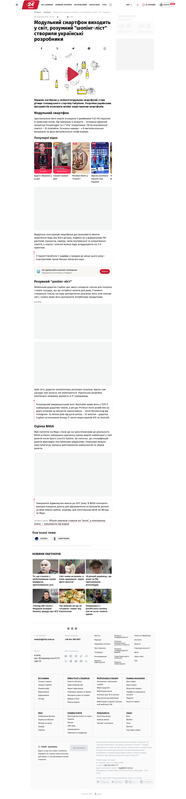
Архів (136, 652)
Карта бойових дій (75, 685)
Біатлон (129, 726)
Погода (41, 699)
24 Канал (37, 12)
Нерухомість (103, 713)
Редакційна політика (102, 644)
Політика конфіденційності (121, 636)
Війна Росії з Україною (79, 678)
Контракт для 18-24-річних (108, 695)
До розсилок (79, 748)
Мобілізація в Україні (107, 678)
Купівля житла (103, 720)
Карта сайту (138, 656)
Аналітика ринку (104, 716)
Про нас (97, 636)
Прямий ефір (43, 688)
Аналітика (94, 5)
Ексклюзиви (80, 5)
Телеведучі (98, 652)
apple (117, 782)
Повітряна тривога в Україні (79, 692)
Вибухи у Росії (73, 699)
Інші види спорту (133, 730)
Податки (129, 698)
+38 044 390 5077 (72, 639)
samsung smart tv (146, 782)
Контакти (137, 640)
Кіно (40, 713)
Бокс (128, 716)
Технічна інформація (142, 636)
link (66, 656)
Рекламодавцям (100, 656)
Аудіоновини (43, 695)
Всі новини (47, 5)
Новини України (63, 5)
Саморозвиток (74, 729)
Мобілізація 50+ (103, 688)
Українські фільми (45, 720)
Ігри (104, 5)
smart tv (131, 782)
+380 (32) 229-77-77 (110, 765)
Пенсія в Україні (133, 702)
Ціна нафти (131, 681)
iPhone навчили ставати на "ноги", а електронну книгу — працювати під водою (69, 522)
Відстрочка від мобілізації (108, 698)
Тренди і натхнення (105, 723)
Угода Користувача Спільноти (121, 657)
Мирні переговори (75, 688)
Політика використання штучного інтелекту (121, 643)
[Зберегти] (105, 48)
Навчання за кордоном (77, 733)
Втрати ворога (74, 702)
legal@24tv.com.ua (125, 768)
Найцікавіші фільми (46, 716)
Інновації (47, 12)
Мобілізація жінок (104, 691)
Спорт (129, 713)
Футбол (129, 720)
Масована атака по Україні (79, 695)
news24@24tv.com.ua (44, 639)
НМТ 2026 (71, 726)
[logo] (31, 4)
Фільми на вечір (45, 723)
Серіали (41, 730)
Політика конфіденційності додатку (121, 650)
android (103, 782)
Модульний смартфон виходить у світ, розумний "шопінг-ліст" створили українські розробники (82, 12)
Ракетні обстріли (75, 681)
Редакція (97, 640)
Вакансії (137, 644)
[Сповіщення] (137, 5)
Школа (70, 722)
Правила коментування (119, 663)
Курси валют (131, 685)
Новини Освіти (75, 713)
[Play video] (73, 74)
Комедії (41, 726)
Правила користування (99, 661)
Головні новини (44, 681)
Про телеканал (100, 648)
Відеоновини (43, 692)
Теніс (128, 723)
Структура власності (142, 648)
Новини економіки (135, 678)
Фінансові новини (133, 688)
